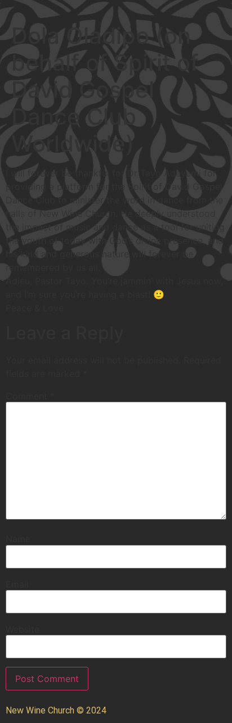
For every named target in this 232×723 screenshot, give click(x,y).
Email (17, 584)
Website (22, 629)
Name (18, 538)
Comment (30, 396)
